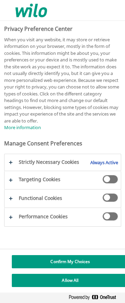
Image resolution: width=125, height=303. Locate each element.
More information (22, 127)
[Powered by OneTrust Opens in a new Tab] (95, 298)
